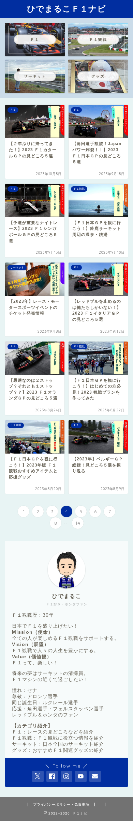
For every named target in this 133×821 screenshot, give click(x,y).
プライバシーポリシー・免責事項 (61, 804)
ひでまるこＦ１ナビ (66, 8)
